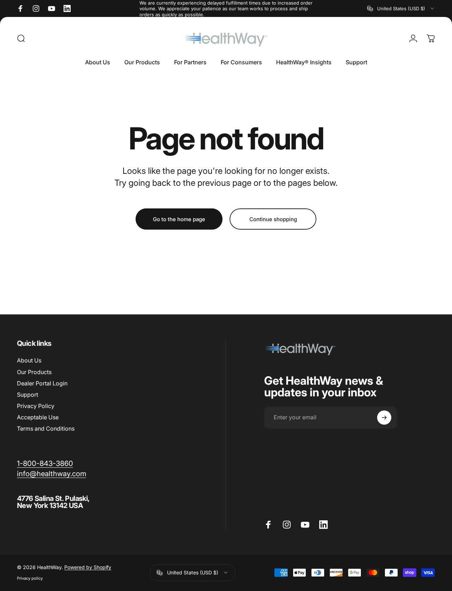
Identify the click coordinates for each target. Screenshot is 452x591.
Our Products (34, 372)
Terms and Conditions (46, 428)
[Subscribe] (384, 417)
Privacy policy (30, 578)
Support (27, 394)
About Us (29, 360)
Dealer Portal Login (42, 383)
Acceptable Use (38, 417)
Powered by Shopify (87, 568)
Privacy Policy (35, 405)
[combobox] (401, 8)
